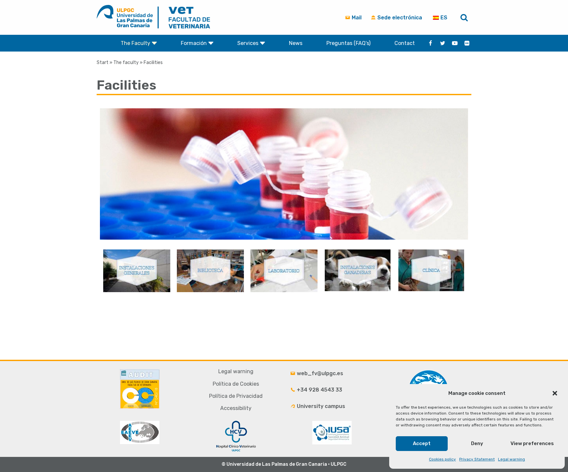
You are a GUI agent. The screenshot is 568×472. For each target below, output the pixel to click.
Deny (477, 443)
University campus (320, 406)
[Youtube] (454, 43)
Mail (356, 17)
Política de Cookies (236, 384)
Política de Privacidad (236, 396)
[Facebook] (430, 43)
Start (102, 62)
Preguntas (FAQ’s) (348, 43)
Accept (422, 443)
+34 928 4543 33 (319, 390)
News (295, 43)
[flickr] (466, 43)
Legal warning (511, 459)
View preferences (532, 443)
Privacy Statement (477, 459)
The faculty (126, 62)
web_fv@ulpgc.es (319, 373)
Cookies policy (442, 459)
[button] (555, 393)
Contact (404, 43)
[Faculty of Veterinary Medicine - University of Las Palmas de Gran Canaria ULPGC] (185, 17)
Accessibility (235, 408)
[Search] (464, 17)
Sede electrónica (399, 17)
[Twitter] (442, 43)
